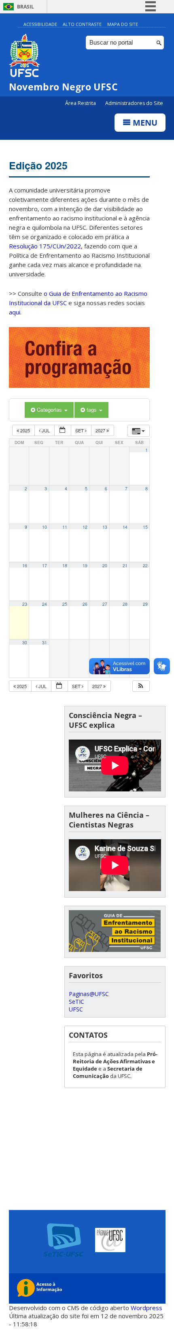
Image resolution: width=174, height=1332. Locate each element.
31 (44, 642)
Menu (144, 122)
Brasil (25, 6)
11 (64, 527)
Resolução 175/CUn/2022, (46, 246)
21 (125, 565)
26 (85, 604)
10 (44, 527)
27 (104, 604)
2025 (25, 430)
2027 (100, 430)
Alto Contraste (82, 24)
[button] (141, 686)
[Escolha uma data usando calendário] (62, 430)
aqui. (15, 312)
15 (145, 527)
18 (64, 565)
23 (24, 604)
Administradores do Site (134, 103)
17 (44, 565)
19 (85, 565)
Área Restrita (81, 103)
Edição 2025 (38, 165)
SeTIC (76, 1001)
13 (104, 527)
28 (125, 604)
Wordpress (146, 1308)
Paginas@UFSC (89, 994)
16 (24, 565)
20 (104, 565)
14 (125, 527)
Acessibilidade (40, 24)
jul (45, 430)
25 (64, 604)
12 (85, 527)
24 (44, 604)
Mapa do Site (122, 24)
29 (145, 604)
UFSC (76, 1009)
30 (24, 642)
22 (145, 565)
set (80, 430)
